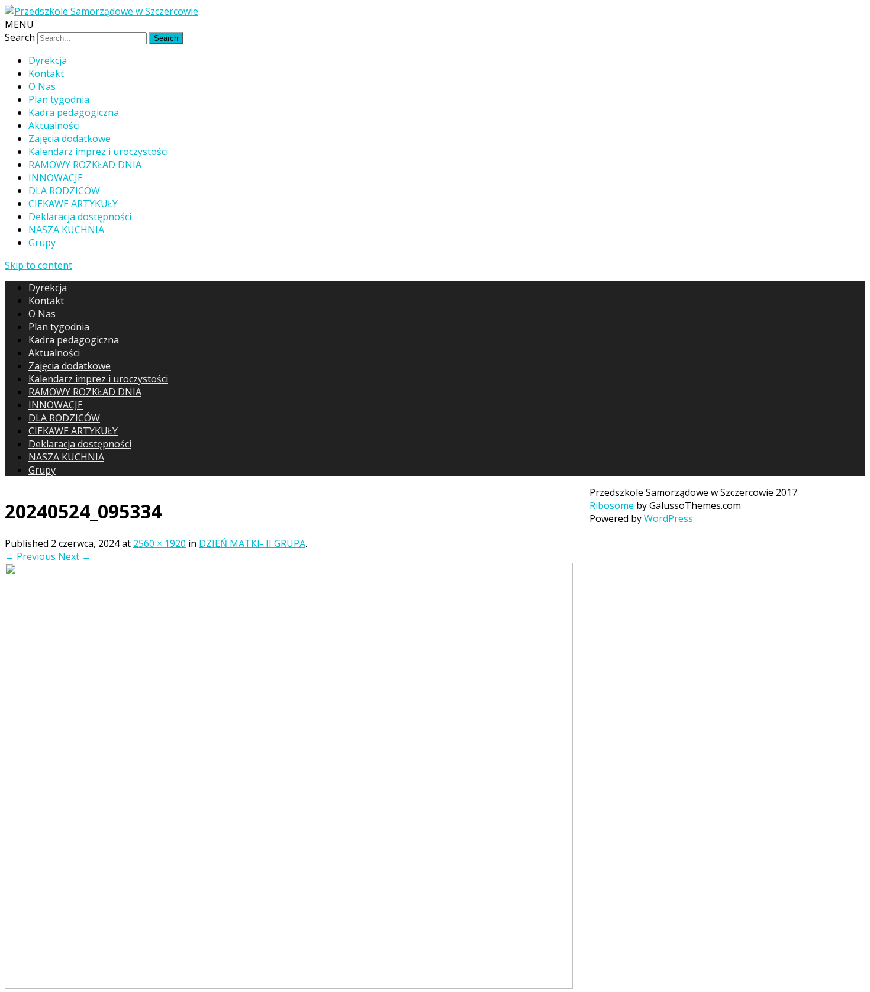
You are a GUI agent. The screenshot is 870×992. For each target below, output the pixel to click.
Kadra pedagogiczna (73, 112)
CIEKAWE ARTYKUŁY (73, 203)
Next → (74, 556)
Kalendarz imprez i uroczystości (98, 151)
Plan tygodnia (58, 99)
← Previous (30, 556)
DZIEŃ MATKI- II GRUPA (252, 543)
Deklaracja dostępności (79, 216)
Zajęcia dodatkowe (69, 138)
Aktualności (54, 125)
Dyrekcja (47, 60)
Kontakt (46, 73)
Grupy (42, 242)
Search (20, 37)
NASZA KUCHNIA (66, 229)
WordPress (667, 518)
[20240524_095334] (289, 985)
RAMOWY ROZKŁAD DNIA (84, 164)
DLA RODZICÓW (64, 190)
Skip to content (38, 265)
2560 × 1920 (159, 543)
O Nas (42, 86)
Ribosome (611, 505)
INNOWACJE (55, 177)
